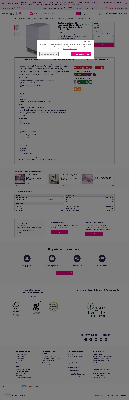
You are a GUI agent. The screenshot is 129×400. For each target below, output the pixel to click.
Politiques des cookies (70, 49)
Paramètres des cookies (49, 54)
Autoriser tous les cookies (81, 54)
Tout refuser (87, 41)
